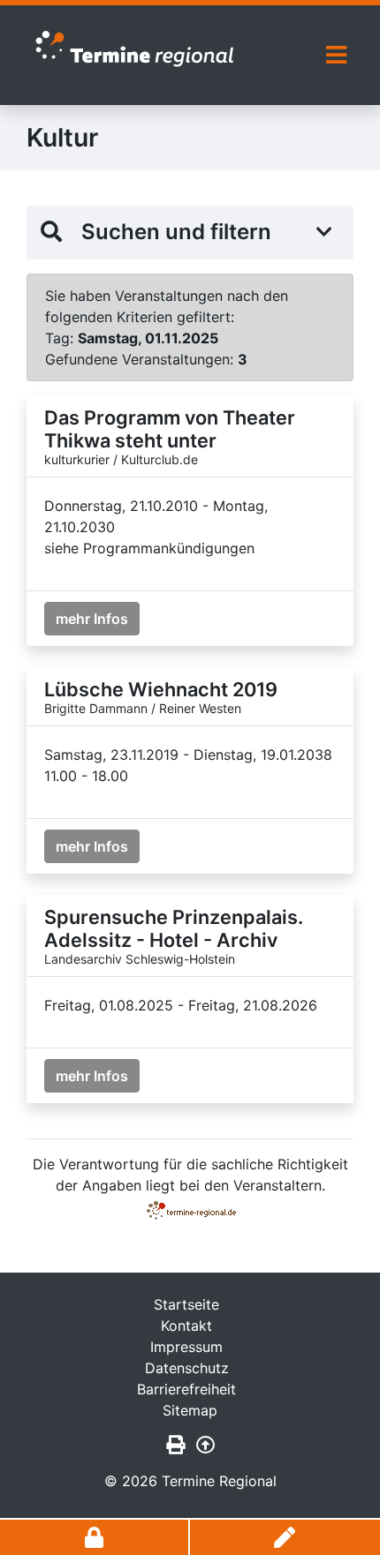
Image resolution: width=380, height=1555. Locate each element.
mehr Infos (92, 618)
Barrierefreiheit (186, 1389)
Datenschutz (187, 1368)
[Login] (95, 1537)
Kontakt (186, 1325)
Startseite (186, 1304)
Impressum (186, 1347)
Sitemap (190, 1410)
